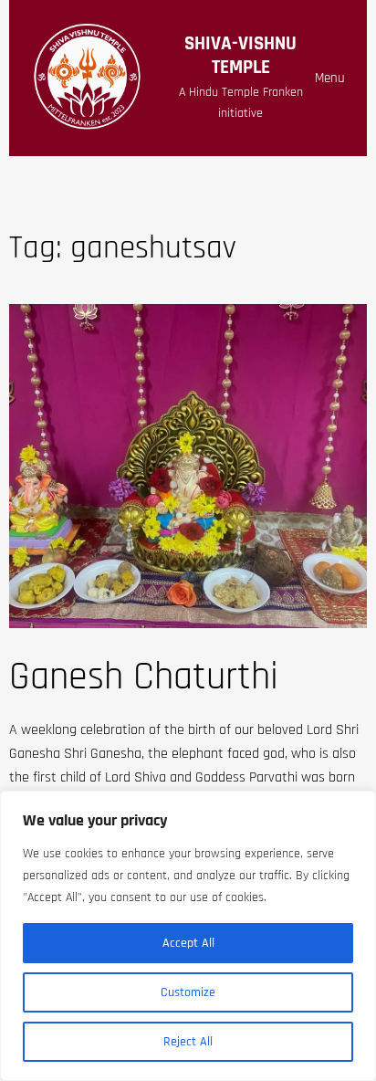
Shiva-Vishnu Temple (240, 55)
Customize (188, 992)
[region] (188, 936)
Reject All (188, 1042)
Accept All (188, 943)
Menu (330, 78)
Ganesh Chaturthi (143, 677)
